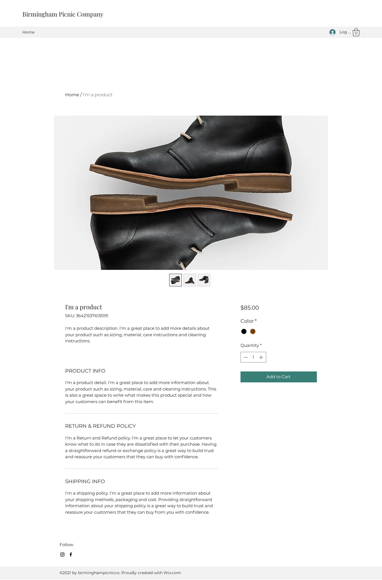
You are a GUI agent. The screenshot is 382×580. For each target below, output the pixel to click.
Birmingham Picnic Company (62, 14)
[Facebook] (71, 554)
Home (72, 94)
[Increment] (261, 357)
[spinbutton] (253, 357)
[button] (356, 32)
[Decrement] (245, 357)
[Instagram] (62, 554)
